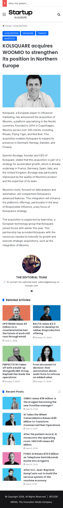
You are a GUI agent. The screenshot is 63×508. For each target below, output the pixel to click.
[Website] (32, 291)
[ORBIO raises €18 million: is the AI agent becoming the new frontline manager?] (12, 403)
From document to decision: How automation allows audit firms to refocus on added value (46, 371)
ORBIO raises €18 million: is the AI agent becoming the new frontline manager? (40, 402)
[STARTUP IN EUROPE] (20, 14)
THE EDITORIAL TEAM (31, 277)
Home (8, 25)
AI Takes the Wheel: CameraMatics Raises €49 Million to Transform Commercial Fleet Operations (42, 420)
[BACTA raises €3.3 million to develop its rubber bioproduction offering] (47, 313)
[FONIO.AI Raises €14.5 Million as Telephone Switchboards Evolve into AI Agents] (12, 458)
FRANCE (42, 33)
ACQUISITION (20, 25)
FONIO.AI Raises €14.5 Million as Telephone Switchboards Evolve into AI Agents (41, 457)
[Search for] (58, 15)
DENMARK (28, 33)
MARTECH (9, 38)
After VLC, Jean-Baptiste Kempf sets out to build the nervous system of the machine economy (40, 475)
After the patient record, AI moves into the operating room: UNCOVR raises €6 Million (40, 439)
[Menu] (4, 15)
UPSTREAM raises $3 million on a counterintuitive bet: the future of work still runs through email (16, 330)
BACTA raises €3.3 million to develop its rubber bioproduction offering (46, 328)
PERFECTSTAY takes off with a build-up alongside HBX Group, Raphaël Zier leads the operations (16, 371)
